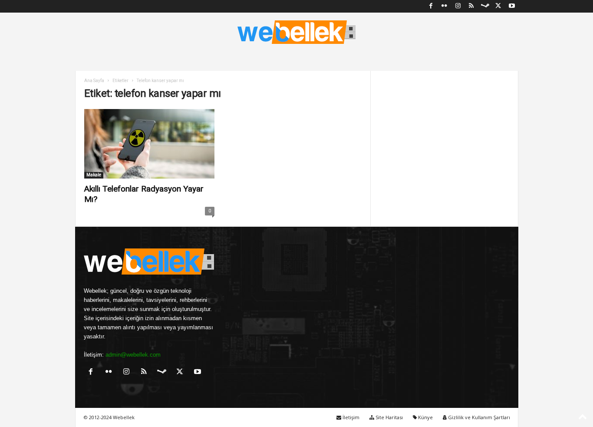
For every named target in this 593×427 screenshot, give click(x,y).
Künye (425, 417)
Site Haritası (388, 417)
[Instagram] (458, 6)
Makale (93, 174)
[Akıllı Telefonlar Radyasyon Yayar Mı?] (149, 144)
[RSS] (471, 6)
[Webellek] (296, 32)
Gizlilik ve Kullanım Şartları (478, 417)
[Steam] (485, 6)
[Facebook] (431, 6)
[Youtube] (512, 6)
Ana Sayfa (94, 80)
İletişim (350, 417)
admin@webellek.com (133, 354)
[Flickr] (444, 6)
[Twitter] (498, 6)
